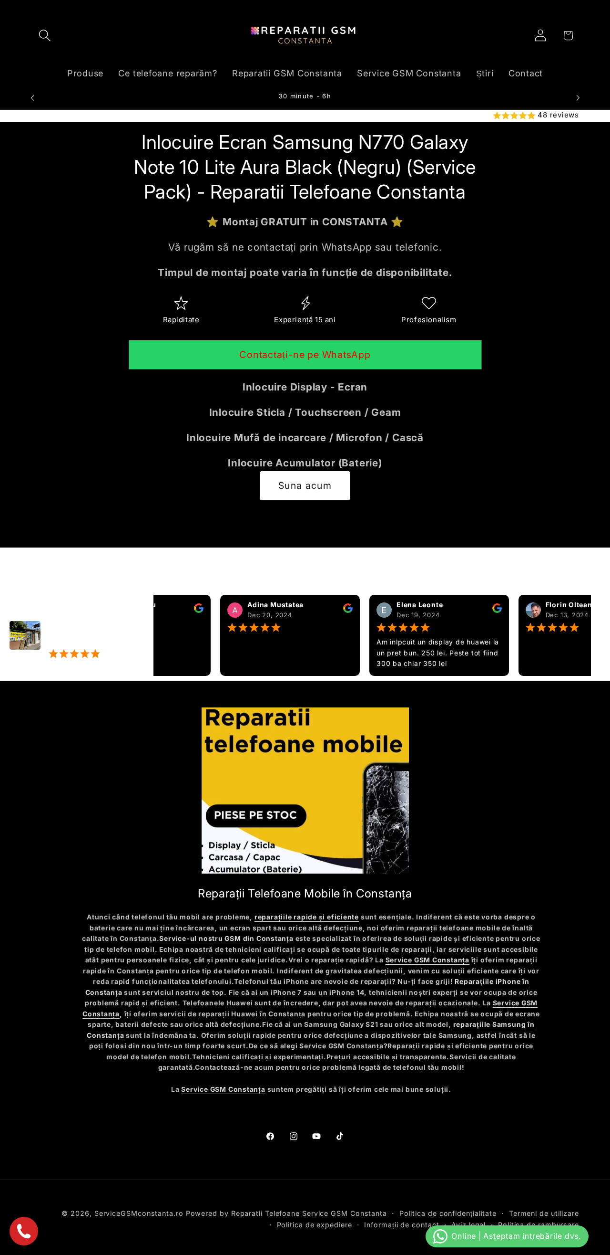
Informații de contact (401, 1224)
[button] (44, 35)
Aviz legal (468, 1224)
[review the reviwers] (180, 610)
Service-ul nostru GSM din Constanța (226, 938)
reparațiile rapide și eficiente (306, 917)
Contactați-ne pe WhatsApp (305, 354)
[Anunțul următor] (578, 97)
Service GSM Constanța (427, 960)
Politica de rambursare (538, 1224)
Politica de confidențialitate (448, 1213)
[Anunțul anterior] (32, 97)
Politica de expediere (314, 1224)
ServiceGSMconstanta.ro (138, 1213)
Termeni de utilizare (544, 1213)
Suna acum (305, 485)
